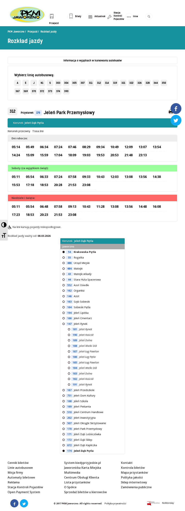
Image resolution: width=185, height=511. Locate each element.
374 (58, 91)
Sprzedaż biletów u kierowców (85, 492)
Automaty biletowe (21, 477)
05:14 (16, 147)
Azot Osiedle (81, 285)
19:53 (100, 155)
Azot (76, 296)
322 (131, 83)
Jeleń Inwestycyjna (85, 417)
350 (164, 83)
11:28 (100, 206)
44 (69, 279)
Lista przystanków (77, 482)
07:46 (72, 147)
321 (123, 83)
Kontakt (127, 463)
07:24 (58, 147)
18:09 (72, 155)
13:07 (143, 147)
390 (66, 91)
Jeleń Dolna (85, 340)
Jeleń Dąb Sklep (83, 439)
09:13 (72, 206)
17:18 (30, 185)
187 (75, 351)
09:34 (100, 147)
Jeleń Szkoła (81, 401)
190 (75, 335)
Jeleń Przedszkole (84, 390)
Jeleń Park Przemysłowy (69, 112)
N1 (42, 83)
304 (66, 83)
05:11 (16, 176)
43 (69, 274)
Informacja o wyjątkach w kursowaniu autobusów (92, 60)
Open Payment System (24, 492)
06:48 (44, 206)
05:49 (30, 147)
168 (69, 401)
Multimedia (72, 473)
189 (75, 340)
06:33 (44, 176)
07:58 (72, 176)
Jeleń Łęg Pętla (87, 357)
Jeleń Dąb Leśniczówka (87, 434)
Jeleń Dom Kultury (84, 395)
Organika (79, 290)
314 (107, 83)
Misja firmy (15, 473)
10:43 (100, 176)
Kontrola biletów (133, 468)
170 (38, 112)
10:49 (114, 147)
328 (148, 83)
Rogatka (79, 257)
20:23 (44, 214)
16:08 (157, 206)
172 (69, 439)
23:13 (143, 155)
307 (83, 83)
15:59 (44, 155)
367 (18, 91)
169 (69, 406)
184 (75, 368)
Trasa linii (38, 131)
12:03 (114, 176)
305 (74, 83)
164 (69, 307)
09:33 (86, 176)
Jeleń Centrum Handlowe (88, 412)
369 (25, 91)
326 (139, 83)
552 (69, 285)
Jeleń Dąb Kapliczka (85, 445)
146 (69, 296)
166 (69, 318)
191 (75, 384)
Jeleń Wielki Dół (88, 346)
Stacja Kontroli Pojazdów (25, 487)
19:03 (86, 155)
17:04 (58, 155)
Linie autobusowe (20, 468)
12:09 (128, 147)
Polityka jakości (132, 477)
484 (69, 268)
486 (69, 263)
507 (69, 423)
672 (69, 445)
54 (69, 252)
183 (75, 373)
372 (42, 91)
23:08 (86, 185)
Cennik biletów (18, 463)
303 (58, 83)
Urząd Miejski (82, 263)
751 (69, 395)
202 (69, 417)
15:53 (16, 185)
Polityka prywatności (115, 503)
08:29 (86, 147)
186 (75, 357)
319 (115, 83)
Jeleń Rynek (80, 323)
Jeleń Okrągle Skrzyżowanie (90, 423)
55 (69, 257)
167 (69, 390)
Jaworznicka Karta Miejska (82, 468)
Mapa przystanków (134, 473)
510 (69, 412)
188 (75, 346)
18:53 (44, 185)
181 (75, 329)
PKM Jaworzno (16, 31)
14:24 (16, 155)
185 (75, 362)
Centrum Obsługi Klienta (81, 477)
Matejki (78, 268)
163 (69, 301)
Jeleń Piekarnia (82, 406)
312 (99, 83)
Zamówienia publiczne (136, 487)
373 (50, 91)
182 (75, 379)
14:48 (143, 206)
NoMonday (168, 502)
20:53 (114, 155)
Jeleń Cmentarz (83, 318)
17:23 (16, 214)
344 (156, 83)
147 (69, 323)
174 (69, 450)
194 (69, 312)
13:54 (157, 147)
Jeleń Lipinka (81, 312)
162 (69, 290)
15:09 (30, 155)
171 (69, 434)
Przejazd (32, 31)
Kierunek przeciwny (19, 131)
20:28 (58, 185)
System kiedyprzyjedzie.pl (82, 463)
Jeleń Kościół (86, 335)
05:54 (30, 176)
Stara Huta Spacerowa (87, 279)
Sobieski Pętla (82, 307)
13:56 (143, 176)
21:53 (72, 185)
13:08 (128, 176)
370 (34, 91)
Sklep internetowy (134, 482)
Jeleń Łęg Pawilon (89, 351)
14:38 (157, 176)
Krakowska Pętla (85, 252)
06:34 (44, 147)
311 (90, 83)
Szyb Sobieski (82, 301)
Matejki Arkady (82, 274)
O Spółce (70, 487)
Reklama (14, 482)
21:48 (128, 155)
